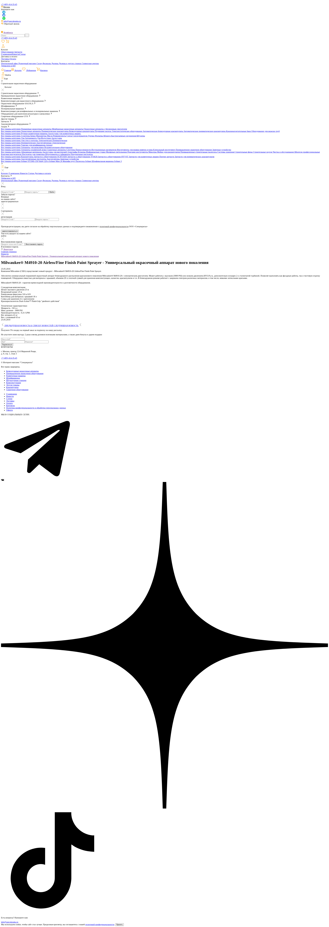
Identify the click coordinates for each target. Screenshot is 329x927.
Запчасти (18, 52)
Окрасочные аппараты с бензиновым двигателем (105, 129)
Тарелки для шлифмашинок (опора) (36, 145)
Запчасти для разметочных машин (144, 157)
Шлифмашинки (13, 378)
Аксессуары (56, 138)
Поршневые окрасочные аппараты (36, 129)
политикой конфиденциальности (114, 226)
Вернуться (8, 249)
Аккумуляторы (53, 159)
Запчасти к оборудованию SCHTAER (50, 157)
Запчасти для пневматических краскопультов (194, 157)
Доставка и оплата (43, 173)
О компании (6, 54)
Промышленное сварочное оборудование (194, 150)
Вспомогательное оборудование (58, 147)
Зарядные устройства (221, 150)
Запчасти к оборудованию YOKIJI (82, 157)
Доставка (5, 59)
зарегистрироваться (10, 231)
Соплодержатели (80, 136)
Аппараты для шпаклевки (32, 147)
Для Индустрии (44, 138)
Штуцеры (140, 136)
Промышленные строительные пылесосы (198, 152)
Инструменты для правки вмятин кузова (135, 150)
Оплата (13, 59)
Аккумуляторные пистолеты (34, 159)
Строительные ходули (263, 152)
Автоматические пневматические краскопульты (205, 131)
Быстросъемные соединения (123, 136)
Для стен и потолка (30, 140)
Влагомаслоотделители (11, 154)
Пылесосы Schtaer (84, 161)
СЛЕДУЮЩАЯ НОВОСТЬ (66, 325)
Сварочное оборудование (17, 390)
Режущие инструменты (137, 152)
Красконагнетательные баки (238, 131)
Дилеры (55, 63)
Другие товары (12, 385)
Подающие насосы (103, 131)
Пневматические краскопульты (55, 131)
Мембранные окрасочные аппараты (68, 129)
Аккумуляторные (44, 143)
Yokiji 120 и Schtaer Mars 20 (50, 161)
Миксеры (152, 152)
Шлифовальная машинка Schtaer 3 (107, 161)
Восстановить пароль (34, 244)
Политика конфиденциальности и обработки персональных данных (36, 408)
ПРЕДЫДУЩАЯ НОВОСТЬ (17, 325)
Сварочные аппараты (56, 150)
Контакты (10, 405)
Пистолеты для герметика (33, 154)
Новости (15, 54)
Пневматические (59, 140)
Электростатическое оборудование (127, 131)
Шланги (107, 136)
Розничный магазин (28, 63)
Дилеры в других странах (70, 63)
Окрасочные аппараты (31, 131)
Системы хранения (226, 152)
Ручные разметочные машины (34, 133)
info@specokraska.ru (12, 21)
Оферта (9, 410)
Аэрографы (72, 152)
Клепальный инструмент (164, 150)
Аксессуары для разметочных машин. (64, 133)
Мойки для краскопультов (168, 152)
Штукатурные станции (16, 380)
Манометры (41, 136)
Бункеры (82, 152)
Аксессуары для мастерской (54, 152)
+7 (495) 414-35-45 (9, 4)
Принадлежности (83, 150)
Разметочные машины (16, 376)
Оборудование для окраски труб (265, 131)
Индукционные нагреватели (104, 150)
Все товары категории (11, 129)
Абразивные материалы (31, 152)
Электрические (45, 140)
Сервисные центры (90, 63)
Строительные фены (244, 152)
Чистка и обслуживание (283, 152)
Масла (50, 136)
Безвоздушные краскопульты (82, 131)
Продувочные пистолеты (82, 154)
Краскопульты (27, 157)
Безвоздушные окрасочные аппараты (22, 371)
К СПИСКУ (42, 325)
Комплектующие (13, 383)
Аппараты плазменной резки (34, 150)
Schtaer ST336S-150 (29, 161)
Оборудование (7, 52)
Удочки (91, 136)
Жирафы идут (69, 161)
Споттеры (71, 150)
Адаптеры (25, 136)
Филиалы (47, 63)
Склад (40, 63)
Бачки (33, 136)
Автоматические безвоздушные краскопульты (163, 131)
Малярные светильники (116, 152)
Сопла (70, 136)
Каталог (5, 173)
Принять (119, 925)
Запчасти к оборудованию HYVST (113, 157)
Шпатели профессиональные (307, 152)
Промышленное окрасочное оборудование (24, 373)
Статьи (22, 54)
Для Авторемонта (29, 138)
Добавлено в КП (8, 66)
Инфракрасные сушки (96, 152)
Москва (6, 7)
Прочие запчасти (167, 157)
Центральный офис (10, 63)
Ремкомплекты (60, 136)
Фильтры (99, 136)
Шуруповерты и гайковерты (58, 154)
